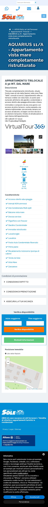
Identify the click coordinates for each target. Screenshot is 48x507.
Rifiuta (13, 497)
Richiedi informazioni (24, 340)
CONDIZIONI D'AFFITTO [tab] (17, 282)
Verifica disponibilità (24, 329)
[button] (24, 371)
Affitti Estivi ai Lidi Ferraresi (26, 29)
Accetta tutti (34, 497)
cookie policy (22, 473)
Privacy (5, 429)
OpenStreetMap (35, 388)
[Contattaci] (18, 9)
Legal (11, 429)
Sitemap (18, 429)
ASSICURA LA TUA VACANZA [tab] (19, 301)
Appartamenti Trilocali (20, 32)
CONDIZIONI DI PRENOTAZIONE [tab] (21, 291)
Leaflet (29, 388)
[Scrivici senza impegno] (29, 9)
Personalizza (24, 502)
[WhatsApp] (7, 9)
